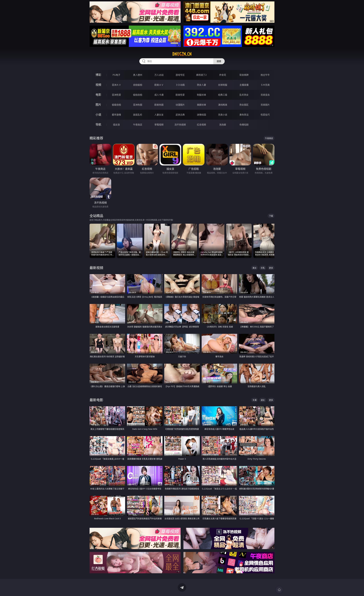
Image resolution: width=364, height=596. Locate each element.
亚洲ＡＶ (116, 84)
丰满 (255, 400)
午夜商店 (137, 124)
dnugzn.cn (182, 54)
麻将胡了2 (201, 74)
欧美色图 (159, 104)
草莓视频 (159, 124)
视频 (98, 85)
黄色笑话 (244, 114)
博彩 (98, 75)
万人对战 (159, 74)
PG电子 (116, 74)
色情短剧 (244, 124)
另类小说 (222, 114)
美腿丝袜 (201, 104)
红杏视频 (201, 124)
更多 (271, 267)
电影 (98, 95)
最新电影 (96, 399)
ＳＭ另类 (265, 84)
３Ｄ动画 (180, 84)
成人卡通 (159, 94)
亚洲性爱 (116, 94)
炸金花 (222, 74)
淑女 (263, 400)
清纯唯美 (222, 104)
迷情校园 (201, 114)
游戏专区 (180, 74)
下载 (271, 215)
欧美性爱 (180, 94)
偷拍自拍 (137, 94)
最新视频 (96, 267)
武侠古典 (180, 114)
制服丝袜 (201, 94)
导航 (98, 124)
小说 (98, 115)
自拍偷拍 (137, 84)
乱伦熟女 (244, 94)
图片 (98, 105)
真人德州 (137, 74)
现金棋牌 (244, 74)
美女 (255, 267)
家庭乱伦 (137, 114)
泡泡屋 (222, 124)
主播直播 (244, 84)
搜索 (219, 61)
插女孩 (116, 124)
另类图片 (265, 104)
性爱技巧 (265, 114)
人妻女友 (159, 114)
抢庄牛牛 (265, 74)
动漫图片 (180, 104)
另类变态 (265, 94)
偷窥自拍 (116, 104)
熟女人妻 (201, 84)
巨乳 (263, 267)
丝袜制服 (222, 84)
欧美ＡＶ (159, 84)
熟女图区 (244, 104)
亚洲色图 (137, 104)
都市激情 (116, 114)
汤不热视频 (180, 124)
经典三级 (222, 94)
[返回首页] (279, 589)
